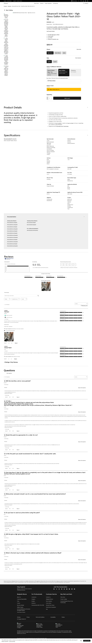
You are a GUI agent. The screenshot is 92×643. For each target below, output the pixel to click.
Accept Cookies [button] (87, 640)
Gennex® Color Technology (62, 126)
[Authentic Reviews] (9, 259)
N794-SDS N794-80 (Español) (12, 245)
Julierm (5, 455)
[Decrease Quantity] (47, 98)
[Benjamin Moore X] (66, 589)
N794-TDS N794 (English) (31, 222)
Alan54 (5, 475)
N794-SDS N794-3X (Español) (12, 237)
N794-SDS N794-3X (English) (12, 233)
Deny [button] (81, 640)
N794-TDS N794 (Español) (31, 224)
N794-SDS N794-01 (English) (12, 222)
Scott (5, 554)
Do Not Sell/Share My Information (23, 608)
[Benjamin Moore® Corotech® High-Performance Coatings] (22, 625)
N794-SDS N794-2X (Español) (12, 235)
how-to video (70, 123)
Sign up (18, 588)
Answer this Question (82, 387)
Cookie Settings (12, 641)
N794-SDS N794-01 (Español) (12, 224)
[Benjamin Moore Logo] (7, 3)
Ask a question (9, 373)
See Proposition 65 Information (32, 230)
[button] (17, 0)
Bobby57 (5, 436)
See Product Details (51, 31)
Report (16, 342)
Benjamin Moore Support (8, 393)
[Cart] (87, 1)
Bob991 (5, 495)
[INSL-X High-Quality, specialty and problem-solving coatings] (41, 625)
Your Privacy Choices (21, 612)
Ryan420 (5, 382)
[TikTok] (74, 589)
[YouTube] (61, 589)
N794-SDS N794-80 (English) (12, 243)
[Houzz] (69, 589)
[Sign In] (83, 1)
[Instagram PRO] (59, 589)
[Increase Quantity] (51, 98)
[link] (85, 1)
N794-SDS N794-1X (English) (12, 226)
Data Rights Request (21, 610)
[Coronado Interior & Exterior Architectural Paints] (61, 625)
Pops (4, 514)
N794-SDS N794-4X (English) (12, 239)
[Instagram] (56, 589)
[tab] (6, 15)
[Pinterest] (64, 589)
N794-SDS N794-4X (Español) (12, 241)
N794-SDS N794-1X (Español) (12, 228)
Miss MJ (5, 313)
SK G (5, 349)
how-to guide (58, 123)
